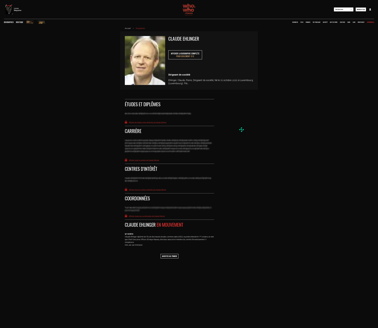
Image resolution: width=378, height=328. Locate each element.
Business (295, 22)
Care (348, 22)
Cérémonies (370, 22)
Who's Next (361, 22)
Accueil (128, 28)
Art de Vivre (333, 22)
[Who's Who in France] (189, 9)
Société (325, 22)
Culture (342, 22)
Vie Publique (316, 22)
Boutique (19, 22)
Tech (301, 22)
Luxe (354, 22)
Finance (308, 22)
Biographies (9, 22)
